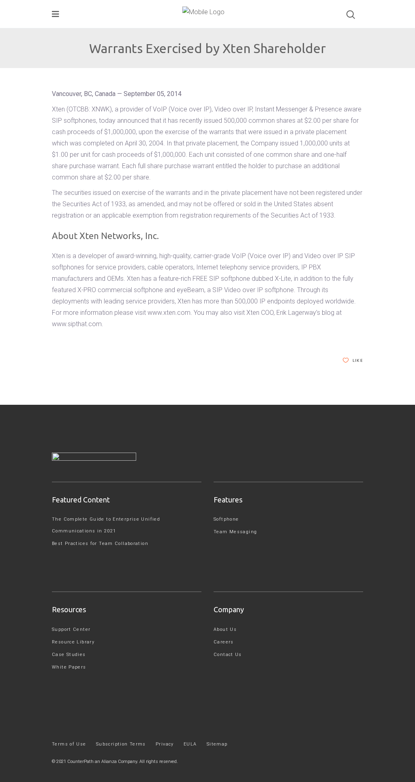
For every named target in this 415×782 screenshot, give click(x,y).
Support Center (71, 629)
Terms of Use (69, 744)
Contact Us (228, 654)
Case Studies (69, 654)
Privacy (165, 744)
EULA (190, 744)
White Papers (69, 667)
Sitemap (217, 744)
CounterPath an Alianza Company (102, 761)
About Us (225, 629)
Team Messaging (235, 531)
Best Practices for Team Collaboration (100, 543)
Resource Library (73, 642)
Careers (224, 642)
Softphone (226, 519)
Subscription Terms (121, 744)
